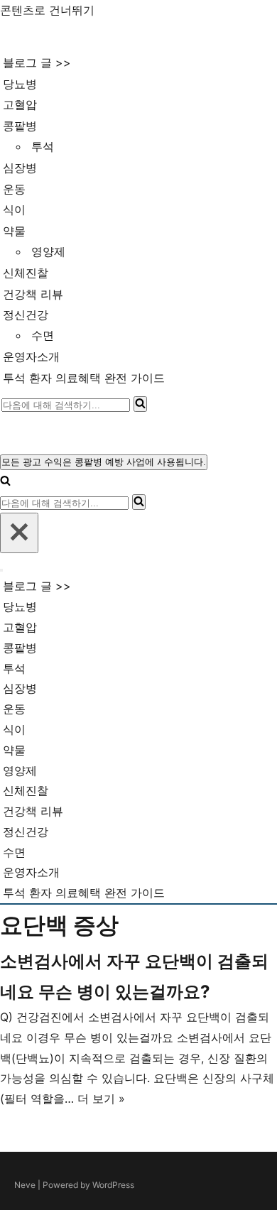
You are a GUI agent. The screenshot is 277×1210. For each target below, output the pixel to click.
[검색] (140, 404)
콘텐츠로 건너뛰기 (47, 10)
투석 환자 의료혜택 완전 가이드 (84, 378)
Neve (25, 1184)
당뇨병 (20, 84)
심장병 (20, 167)
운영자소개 (31, 356)
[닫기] (19, 533)
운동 (14, 189)
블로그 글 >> (37, 62)
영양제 (48, 251)
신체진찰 (25, 273)
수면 (42, 335)
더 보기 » (101, 1098)
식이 (14, 209)
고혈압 (20, 104)
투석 (42, 146)
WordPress (113, 1184)
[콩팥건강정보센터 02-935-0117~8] (61, 36)
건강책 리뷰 (33, 294)
